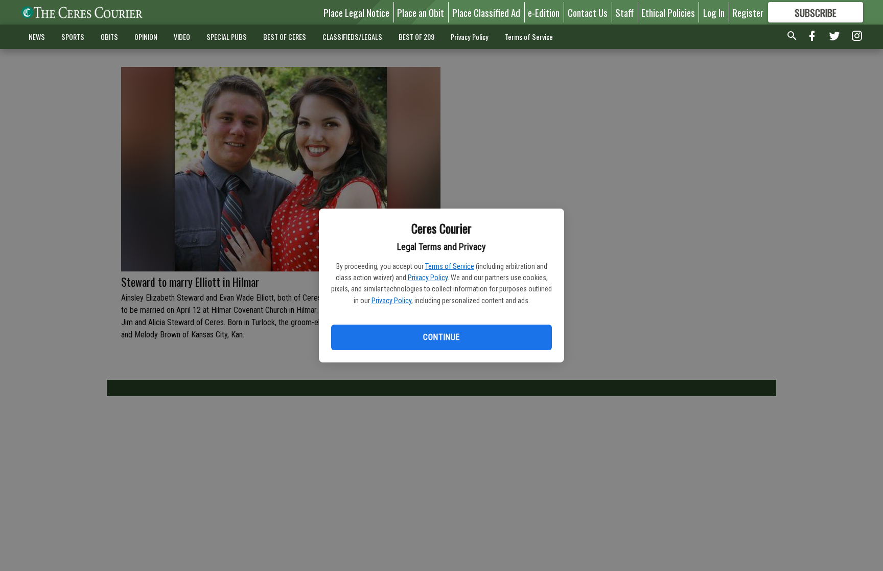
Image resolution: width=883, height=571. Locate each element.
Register (747, 12)
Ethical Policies (668, 12)
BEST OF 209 (416, 36)
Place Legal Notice (356, 12)
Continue (441, 337)
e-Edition (544, 12)
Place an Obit (420, 12)
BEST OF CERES (284, 36)
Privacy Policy (428, 277)
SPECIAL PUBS (226, 36)
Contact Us (588, 12)
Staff (624, 12)
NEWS (37, 36)
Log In (714, 12)
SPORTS (72, 36)
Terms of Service (449, 266)
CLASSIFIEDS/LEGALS (352, 36)
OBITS (109, 36)
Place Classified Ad (486, 12)
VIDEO (182, 36)
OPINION (145, 36)
